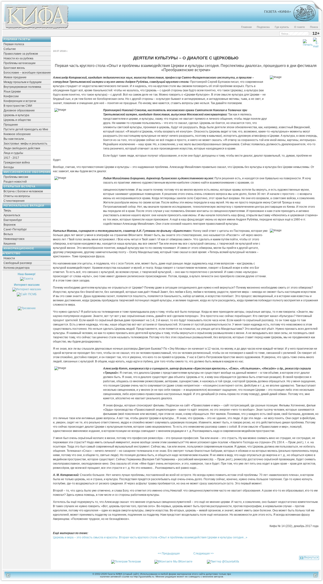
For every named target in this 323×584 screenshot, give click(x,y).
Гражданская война (17, 162)
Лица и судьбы (13, 153)
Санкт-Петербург (15, 229)
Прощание (11, 124)
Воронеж (10, 224)
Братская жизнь (14, 68)
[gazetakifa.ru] (36, 29)
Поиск (314, 27)
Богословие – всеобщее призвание (27, 72)
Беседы (9, 167)
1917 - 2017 (11, 157)
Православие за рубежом (21, 53)
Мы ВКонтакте (182, 561)
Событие (10, 49)
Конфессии (11, 96)
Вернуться (311, 557)
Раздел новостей (15, 181)
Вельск (8, 234)
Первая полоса (14, 44)
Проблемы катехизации (19, 63)
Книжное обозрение (17, 134)
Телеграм (134, 561)
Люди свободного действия (22, 148)
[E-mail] (316, 42)
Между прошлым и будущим (22, 82)
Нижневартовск (14, 239)
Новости (9, 258)
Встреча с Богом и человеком (23, 191)
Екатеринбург (13, 220)
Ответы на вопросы (17, 196)
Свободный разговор (18, 263)
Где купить (282, 27)
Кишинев (10, 243)
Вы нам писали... (15, 139)
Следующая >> (203, 553)
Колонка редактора (17, 267)
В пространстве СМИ (18, 105)
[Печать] (308, 42)
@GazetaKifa (230, 561)
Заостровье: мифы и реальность (25, 143)
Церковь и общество (17, 120)
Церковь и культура (16, 115)
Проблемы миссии (16, 177)
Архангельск (12, 215)
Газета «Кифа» (277, 11)
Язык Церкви (12, 91)
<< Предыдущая (169, 553)
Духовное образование (19, 110)
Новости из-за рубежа (18, 58)
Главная (246, 27)
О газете (299, 27)
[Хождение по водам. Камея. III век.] (302, 20)
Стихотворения (14, 200)
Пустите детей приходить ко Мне (26, 129)
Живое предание (15, 77)
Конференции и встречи (20, 101)
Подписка (263, 27)
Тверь (7, 210)
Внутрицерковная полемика (22, 86)
